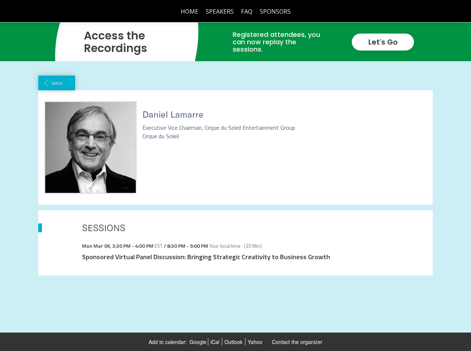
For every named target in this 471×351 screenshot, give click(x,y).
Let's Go (383, 42)
